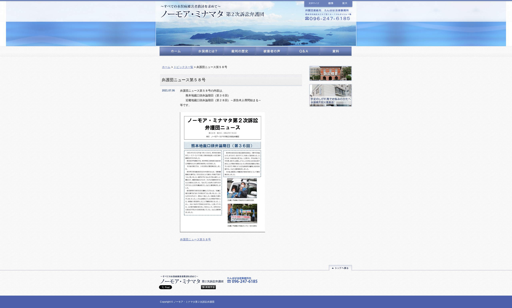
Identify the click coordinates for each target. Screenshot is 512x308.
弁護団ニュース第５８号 (195, 239)
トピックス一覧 (183, 67)
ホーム (166, 67)
